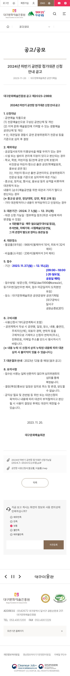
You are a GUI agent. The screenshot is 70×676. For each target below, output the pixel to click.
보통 (15, 525)
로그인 (6, 3)
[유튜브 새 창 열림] (59, 3)
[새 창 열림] (59, 598)
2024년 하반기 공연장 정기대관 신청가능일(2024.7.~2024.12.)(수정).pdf (31, 461)
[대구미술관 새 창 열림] (44, 576)
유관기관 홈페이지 (15, 631)
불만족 (16, 530)
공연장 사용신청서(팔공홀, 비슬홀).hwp (29, 468)
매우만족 (17, 517)
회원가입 (25, 3)
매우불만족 (18, 534)
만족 (15, 521)
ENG (42, 3)
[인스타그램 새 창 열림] (65, 3)
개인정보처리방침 (11, 654)
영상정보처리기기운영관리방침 (37, 654)
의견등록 (54, 544)
